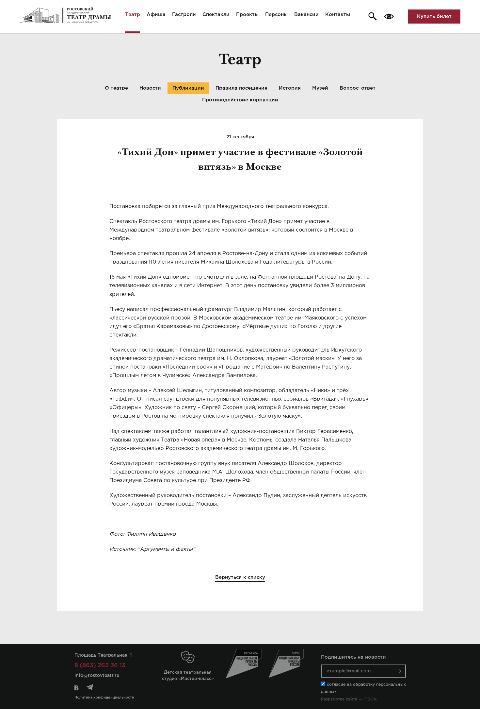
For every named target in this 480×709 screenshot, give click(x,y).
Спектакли (216, 14)
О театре (116, 88)
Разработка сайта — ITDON (348, 699)
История (290, 88)
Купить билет (434, 16)
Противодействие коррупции (240, 100)
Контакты (337, 14)
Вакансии (306, 14)
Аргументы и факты (166, 549)
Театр (132, 14)
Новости (150, 88)
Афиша (156, 14)
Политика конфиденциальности (104, 697)
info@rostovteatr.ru (97, 676)
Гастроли (184, 14)
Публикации (188, 88)
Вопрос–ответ (358, 88)
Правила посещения (241, 88)
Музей (320, 88)
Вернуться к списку (240, 577)
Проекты (247, 14)
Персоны (276, 14)
